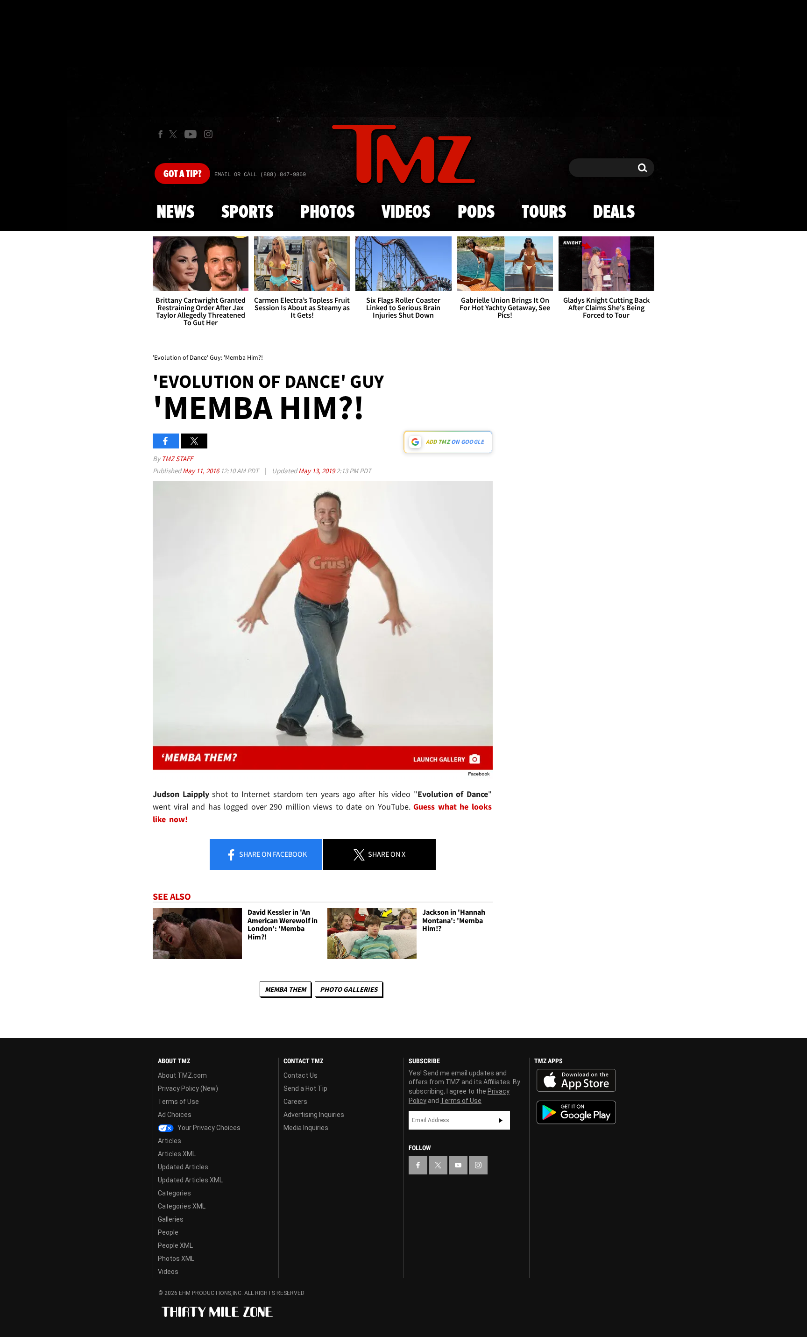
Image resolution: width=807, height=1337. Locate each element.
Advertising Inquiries (313, 1114)
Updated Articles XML (190, 1180)
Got (182, 174)
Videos (406, 212)
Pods (476, 212)
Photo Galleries (348, 989)
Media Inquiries (305, 1127)
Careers (295, 1101)
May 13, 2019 (317, 470)
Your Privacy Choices (208, 1127)
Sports (247, 212)
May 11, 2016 (201, 470)
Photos (327, 212)
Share (272, 854)
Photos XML (176, 1258)
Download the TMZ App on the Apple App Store (576, 1080)
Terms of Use (178, 1101)
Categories (174, 1193)
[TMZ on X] (174, 134)
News (175, 212)
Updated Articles (183, 1167)
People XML (175, 1245)
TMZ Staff (177, 458)
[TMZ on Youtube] (190, 134)
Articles (169, 1141)
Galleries (171, 1219)
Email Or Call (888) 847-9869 (260, 174)
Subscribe (500, 1120)
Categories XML (181, 1206)
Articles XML (177, 1154)
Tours (544, 212)
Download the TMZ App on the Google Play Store (576, 1112)
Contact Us (300, 1075)
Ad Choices (174, 1114)
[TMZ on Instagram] (208, 134)
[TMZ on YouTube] (458, 1165)
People (168, 1232)
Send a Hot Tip (305, 1088)
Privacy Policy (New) (188, 1088)
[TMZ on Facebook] (160, 134)
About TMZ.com (182, 1075)
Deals (614, 212)
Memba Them (285, 989)
